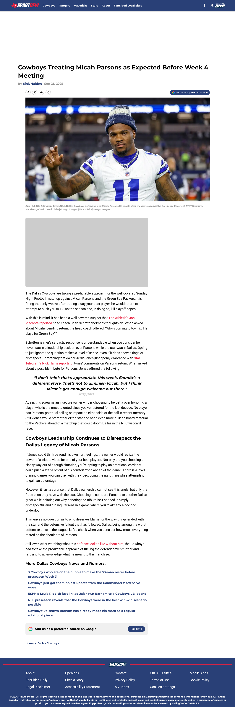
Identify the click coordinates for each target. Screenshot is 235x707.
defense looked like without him (99, 544)
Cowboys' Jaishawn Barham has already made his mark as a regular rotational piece (81, 613)
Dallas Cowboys (48, 643)
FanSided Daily (37, 680)
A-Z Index (122, 687)
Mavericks (80, 5)
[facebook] (204, 5)
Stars (94, 5)
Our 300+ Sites (160, 673)
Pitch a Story (74, 680)
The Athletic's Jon (121, 318)
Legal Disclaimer (38, 687)
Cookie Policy (199, 680)
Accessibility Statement (82, 687)
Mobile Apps (199, 673)
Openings (72, 673)
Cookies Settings (162, 687)
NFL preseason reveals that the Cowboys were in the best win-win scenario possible (87, 602)
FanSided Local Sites (128, 5)
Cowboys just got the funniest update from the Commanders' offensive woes (84, 585)
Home (29, 643)
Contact (121, 673)
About (106, 5)
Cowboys (49, 5)
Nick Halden (32, 83)
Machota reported (38, 323)
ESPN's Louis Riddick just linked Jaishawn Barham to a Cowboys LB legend (87, 593)
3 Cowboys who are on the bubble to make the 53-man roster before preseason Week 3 (81, 574)
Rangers (64, 5)
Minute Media (26, 696)
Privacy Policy (125, 680)
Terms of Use (160, 680)
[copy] (48, 92)
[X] (211, 5)
